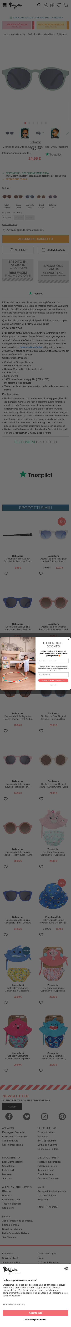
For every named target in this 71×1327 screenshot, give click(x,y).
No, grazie (53, 685)
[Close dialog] (68, 639)
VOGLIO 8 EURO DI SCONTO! (53, 680)
